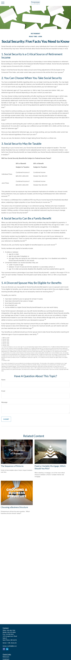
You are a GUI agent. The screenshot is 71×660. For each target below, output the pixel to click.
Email (3, 391)
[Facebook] (4, 649)
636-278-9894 (11, 632)
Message (4, 402)
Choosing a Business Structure (14, 507)
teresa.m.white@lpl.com (10, 646)
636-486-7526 (11, 630)
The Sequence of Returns (12, 466)
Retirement (6, 657)
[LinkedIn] (7, 649)
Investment (6, 659)
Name (3, 380)
